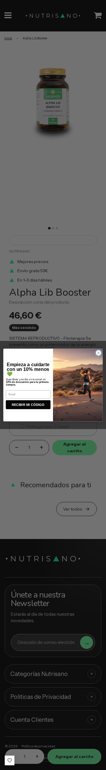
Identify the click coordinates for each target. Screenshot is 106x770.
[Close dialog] (99, 353)
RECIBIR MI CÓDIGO (28, 404)
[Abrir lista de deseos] (9, 760)
